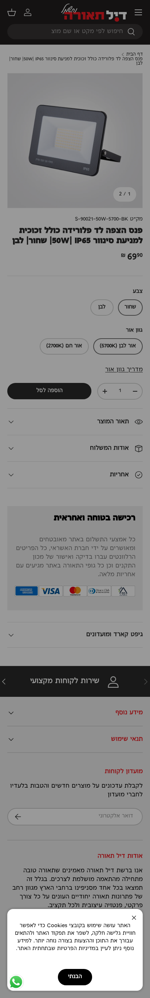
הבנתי (75, 976)
